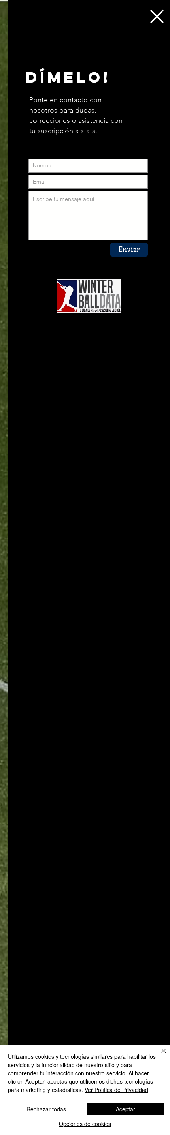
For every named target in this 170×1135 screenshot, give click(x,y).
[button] (157, 16)
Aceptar (125, 1109)
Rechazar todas (46, 1109)
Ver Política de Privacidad (116, 1090)
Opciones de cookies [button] (85, 1123)
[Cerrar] (158, 1055)
